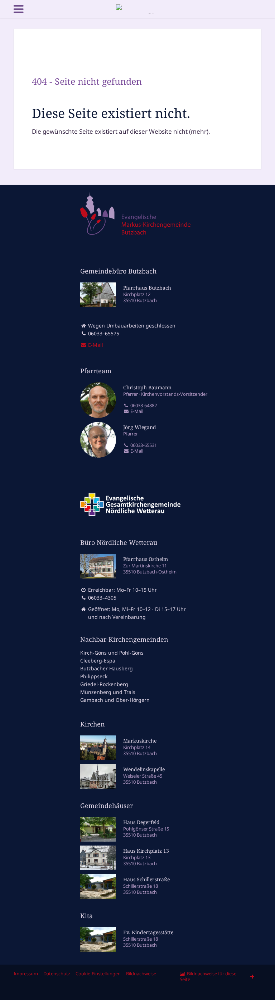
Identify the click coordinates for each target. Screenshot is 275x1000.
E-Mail (136, 411)
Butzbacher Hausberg (106, 668)
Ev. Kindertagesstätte (148, 932)
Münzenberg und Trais (107, 692)
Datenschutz (56, 973)
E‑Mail (95, 344)
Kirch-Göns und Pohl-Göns (112, 652)
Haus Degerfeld (141, 822)
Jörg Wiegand (139, 427)
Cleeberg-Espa (97, 660)
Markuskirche (139, 740)
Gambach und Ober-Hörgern (115, 699)
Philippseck (93, 676)
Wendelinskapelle (144, 769)
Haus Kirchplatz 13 (146, 850)
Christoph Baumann (147, 387)
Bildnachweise (141, 973)
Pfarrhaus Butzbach (147, 287)
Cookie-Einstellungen (98, 973)
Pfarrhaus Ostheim (145, 559)
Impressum (26, 973)
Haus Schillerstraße (146, 879)
